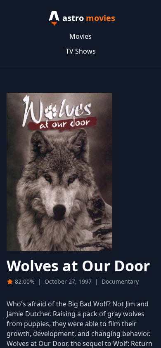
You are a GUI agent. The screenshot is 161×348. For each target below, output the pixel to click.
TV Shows (81, 51)
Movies (80, 36)
